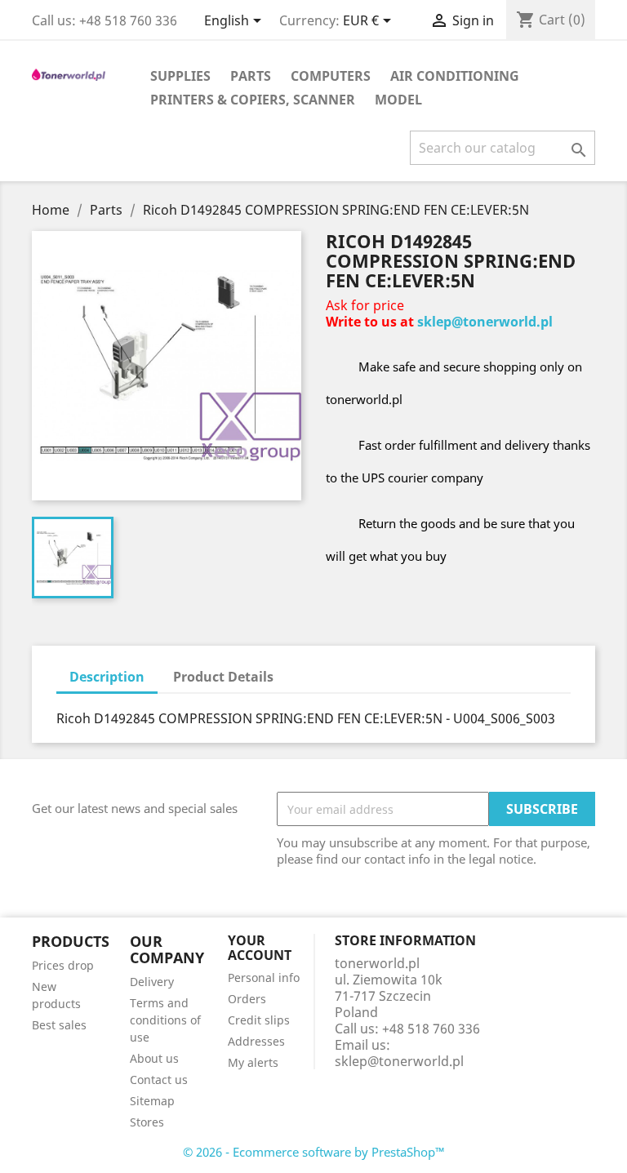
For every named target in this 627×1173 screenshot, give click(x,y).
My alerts (253, 1062)
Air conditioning (454, 76)
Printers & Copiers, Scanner (252, 100)
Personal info (264, 977)
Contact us (159, 1079)
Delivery (152, 981)
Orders (247, 998)
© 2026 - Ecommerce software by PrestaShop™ (314, 1152)
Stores (147, 1122)
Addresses (256, 1041)
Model (398, 100)
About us (154, 1058)
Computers (331, 76)
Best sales (59, 1025)
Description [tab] (107, 677)
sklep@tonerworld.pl (485, 322)
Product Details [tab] (223, 677)
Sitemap (152, 1101)
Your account (259, 947)
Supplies (180, 76)
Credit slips (259, 1020)
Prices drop (63, 965)
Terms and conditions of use (165, 1020)
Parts (250, 76)
